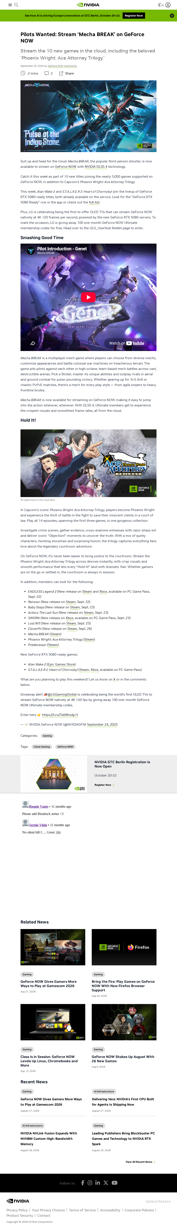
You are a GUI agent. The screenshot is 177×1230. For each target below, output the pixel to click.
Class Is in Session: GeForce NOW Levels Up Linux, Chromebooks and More (49, 1061)
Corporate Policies (139, 1210)
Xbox (103, 591)
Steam (87, 591)
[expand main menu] (10, 5)
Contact (44, 1215)
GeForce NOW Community (62, 65)
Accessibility (110, 1210)
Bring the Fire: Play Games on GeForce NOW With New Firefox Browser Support (123, 985)
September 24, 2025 (102, 724)
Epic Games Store (61, 664)
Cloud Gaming (42, 747)
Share (69, 73)
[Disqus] (88, 852)
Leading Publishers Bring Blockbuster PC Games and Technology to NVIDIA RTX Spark (123, 1138)
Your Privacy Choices (48, 1210)
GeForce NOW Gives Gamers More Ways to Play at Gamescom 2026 (49, 983)
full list (94, 202)
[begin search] (16, 5)
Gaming (27, 1091)
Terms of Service (82, 1210)
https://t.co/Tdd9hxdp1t (60, 715)
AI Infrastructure (104, 1091)
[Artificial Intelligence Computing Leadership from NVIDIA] (88, 5)
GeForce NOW (65, 167)
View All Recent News (139, 1161)
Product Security (19, 1215)
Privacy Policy (17, 1210)
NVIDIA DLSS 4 (96, 167)
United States (158, 1201)
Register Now (103, 784)
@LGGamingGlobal (62, 694)
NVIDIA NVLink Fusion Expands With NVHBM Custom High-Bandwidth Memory (49, 1138)
